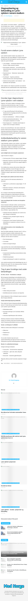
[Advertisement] (14, 20)
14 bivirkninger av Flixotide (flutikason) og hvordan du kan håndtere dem (12, 553)
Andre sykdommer (13, 5)
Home (2, 5)
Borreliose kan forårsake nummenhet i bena (13, 412)
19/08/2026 (4, 555)
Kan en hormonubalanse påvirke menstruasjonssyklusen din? (14, 532)
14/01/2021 (3, 439)
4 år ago (9, 529)
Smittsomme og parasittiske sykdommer (10, 409)
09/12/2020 (3, 463)
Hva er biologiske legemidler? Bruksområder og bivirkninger (14, 559)
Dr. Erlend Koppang (8, 15)
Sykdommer (6, 5)
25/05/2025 (16, 15)
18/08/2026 (10, 561)
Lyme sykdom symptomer (8, 462)
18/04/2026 (3, 414)
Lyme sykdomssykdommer (16, 363)
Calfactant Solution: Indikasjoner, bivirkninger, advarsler (15, 527)
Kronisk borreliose (6, 486)
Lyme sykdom (7, 363)
